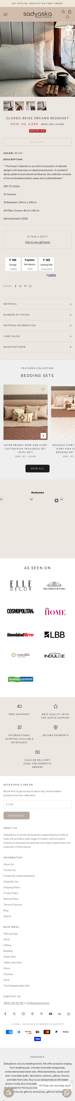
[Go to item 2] (19, 106)
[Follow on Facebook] (5, 1014)
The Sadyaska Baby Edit (16, 985)
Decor (6, 968)
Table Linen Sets (12, 962)
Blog (5, 910)
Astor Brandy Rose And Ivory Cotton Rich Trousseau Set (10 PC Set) (26, 449)
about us (10, 828)
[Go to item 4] (42, 106)
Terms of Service (12, 904)
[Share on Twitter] (20, 286)
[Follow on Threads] (32, 1014)
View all (38, 468)
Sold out (37, 141)
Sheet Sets (9, 956)
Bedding (8, 950)
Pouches (8, 974)
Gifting (7, 945)
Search (7, 916)
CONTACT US (12, 996)
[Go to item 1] (8, 106)
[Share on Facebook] (15, 286)
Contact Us (9, 870)
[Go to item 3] (31, 106)
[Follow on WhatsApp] (68, 1014)
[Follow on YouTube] (50, 1014)
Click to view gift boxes (37, 242)
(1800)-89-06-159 (13, 1003)
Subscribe (17, 815)
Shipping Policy (11, 887)
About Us (8, 864)
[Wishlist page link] (67, 17)
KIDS (6, 980)
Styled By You (10, 881)
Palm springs (10, 933)
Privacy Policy (10, 893)
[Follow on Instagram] (23, 1014)
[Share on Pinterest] (25, 286)
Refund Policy (10, 898)
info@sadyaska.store (38, 1003)
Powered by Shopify (50, 1024)
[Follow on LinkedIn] (59, 1014)
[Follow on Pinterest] (41, 1014)
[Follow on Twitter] (14, 1014)
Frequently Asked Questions (19, 875)
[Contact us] (67, 1093)
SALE (6, 939)
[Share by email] (30, 286)
